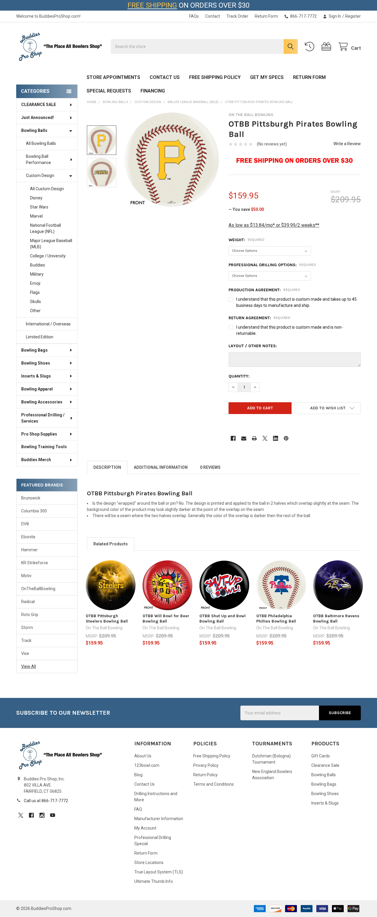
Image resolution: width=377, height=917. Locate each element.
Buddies (37, 265)
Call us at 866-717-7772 (46, 800)
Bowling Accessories (41, 402)
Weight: (246, 239)
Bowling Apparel (37, 389)
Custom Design (40, 175)
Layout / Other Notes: (253, 345)
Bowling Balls (34, 130)
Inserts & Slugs (36, 376)
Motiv (26, 575)
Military (37, 274)
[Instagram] (42, 815)
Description (107, 467)
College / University (48, 256)
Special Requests (109, 91)
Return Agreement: (259, 317)
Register (353, 16)
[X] (264, 438)
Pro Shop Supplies (39, 434)
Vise (25, 653)
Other (35, 310)
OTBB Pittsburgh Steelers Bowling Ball (107, 618)
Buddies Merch (36, 459)
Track (26, 640)
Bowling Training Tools (44, 446)
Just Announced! (37, 117)
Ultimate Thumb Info (153, 881)
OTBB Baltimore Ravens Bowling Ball (336, 618)
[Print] (254, 438)
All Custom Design (47, 188)
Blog (138, 774)
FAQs (194, 16)
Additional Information (161, 467)
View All (28, 666)
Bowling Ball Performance (38, 159)
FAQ (138, 809)
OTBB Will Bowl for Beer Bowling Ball (166, 618)
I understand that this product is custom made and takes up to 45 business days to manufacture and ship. (296, 302)
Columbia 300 (34, 511)
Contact (212, 16)
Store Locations (148, 862)
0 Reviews (210, 467)
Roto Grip (29, 614)
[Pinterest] (286, 438)
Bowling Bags (34, 350)
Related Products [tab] (110, 544)
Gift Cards (320, 756)
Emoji (35, 283)
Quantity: (239, 376)
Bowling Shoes (35, 363)
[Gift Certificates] (327, 46)
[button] (328, 408)
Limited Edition (39, 337)
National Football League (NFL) (45, 228)
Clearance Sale (325, 765)
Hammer (29, 549)
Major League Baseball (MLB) (51, 243)
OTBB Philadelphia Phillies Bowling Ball (276, 618)
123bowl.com (146, 765)
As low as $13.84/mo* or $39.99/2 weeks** (274, 225)
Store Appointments (113, 77)
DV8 (25, 524)
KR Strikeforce (34, 562)
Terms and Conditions (213, 784)
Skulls (35, 301)
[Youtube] (52, 815)
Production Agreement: (264, 289)
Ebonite (28, 536)
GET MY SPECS (267, 77)
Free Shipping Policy (215, 77)
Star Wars (39, 207)
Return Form (266, 16)
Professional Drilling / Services (43, 418)
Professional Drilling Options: (272, 264)
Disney (36, 198)
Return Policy (205, 774)
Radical (28, 601)
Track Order (237, 16)
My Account (145, 828)
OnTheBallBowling (38, 588)
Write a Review (347, 143)
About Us (142, 756)
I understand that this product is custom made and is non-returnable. (289, 330)
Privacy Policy (206, 765)
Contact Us (165, 77)
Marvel (36, 216)
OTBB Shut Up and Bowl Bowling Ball (222, 618)
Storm (27, 627)
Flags (35, 292)
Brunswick (30, 498)
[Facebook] (233, 438)
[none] (172, 159)
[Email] (243, 438)
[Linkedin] (275, 438)
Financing (152, 91)
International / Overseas (48, 324)
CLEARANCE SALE (38, 104)
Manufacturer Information (158, 818)
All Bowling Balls (41, 143)
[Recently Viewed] (311, 46)
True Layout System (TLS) (158, 872)
